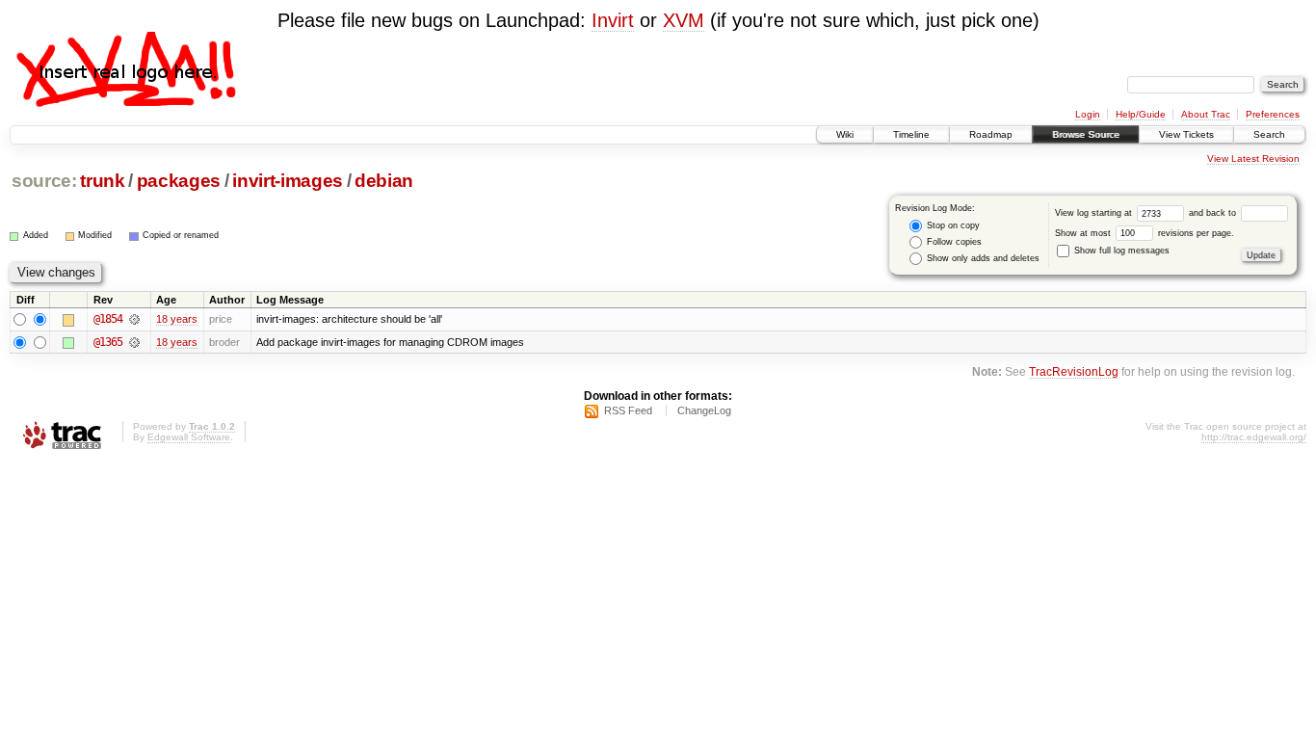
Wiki (845, 134)
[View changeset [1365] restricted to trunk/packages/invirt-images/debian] (134, 342)
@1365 (107, 342)
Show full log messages (1120, 250)
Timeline (911, 134)
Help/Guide (1141, 114)
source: (44, 181)
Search (1269, 134)
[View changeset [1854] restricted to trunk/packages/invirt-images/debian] (134, 319)
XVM (683, 20)
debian (384, 181)
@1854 (107, 319)
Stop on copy (952, 225)
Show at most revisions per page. (1144, 233)
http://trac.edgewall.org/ (1253, 437)
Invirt (613, 20)
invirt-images (287, 181)
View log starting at (1095, 213)
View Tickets (1186, 134)
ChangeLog (704, 410)
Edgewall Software (188, 437)
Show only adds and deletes (982, 258)
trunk (102, 181)
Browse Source (1085, 134)
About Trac (1205, 114)
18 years (176, 319)
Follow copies (953, 242)
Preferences (1273, 114)
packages (179, 181)
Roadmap (991, 134)
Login (1087, 114)
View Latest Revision (1253, 158)
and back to (1214, 213)
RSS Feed (628, 410)
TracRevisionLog (1074, 371)
